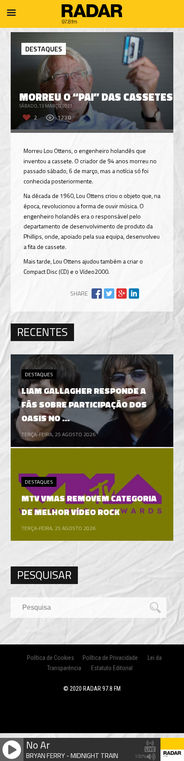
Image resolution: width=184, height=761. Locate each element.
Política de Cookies (50, 657)
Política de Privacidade (110, 657)
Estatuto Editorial (112, 668)
